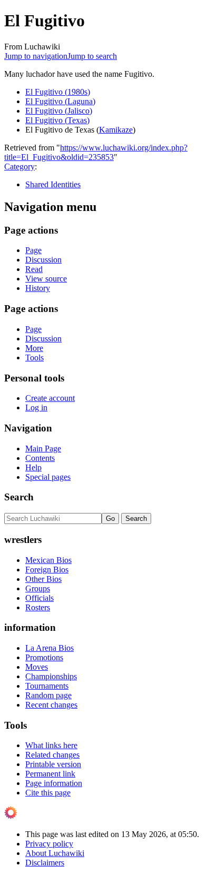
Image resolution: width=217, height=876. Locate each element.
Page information (53, 783)
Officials (39, 597)
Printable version (53, 764)
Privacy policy (49, 843)
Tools (34, 357)
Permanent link (50, 773)
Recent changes (51, 704)
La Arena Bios (49, 647)
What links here (51, 745)
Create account (50, 398)
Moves (36, 666)
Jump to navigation (35, 56)
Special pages (48, 476)
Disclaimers (44, 862)
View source (46, 278)
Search (19, 496)
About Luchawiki (54, 853)
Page (33, 250)
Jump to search (92, 56)
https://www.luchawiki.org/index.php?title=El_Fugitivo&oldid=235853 (96, 152)
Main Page (43, 448)
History (37, 288)
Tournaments (46, 685)
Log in (36, 407)
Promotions (44, 657)
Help (33, 467)
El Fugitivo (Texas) (57, 120)
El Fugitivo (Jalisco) (58, 110)
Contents (40, 458)
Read (34, 269)
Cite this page (48, 792)
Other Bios (43, 579)
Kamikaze (116, 129)
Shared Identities (53, 184)
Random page (48, 695)
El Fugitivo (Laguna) (60, 101)
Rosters (37, 607)
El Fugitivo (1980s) (57, 91)
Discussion (43, 259)
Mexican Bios (48, 560)
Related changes (52, 754)
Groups (37, 588)
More (34, 348)
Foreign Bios (46, 569)
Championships (51, 676)
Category (19, 166)
